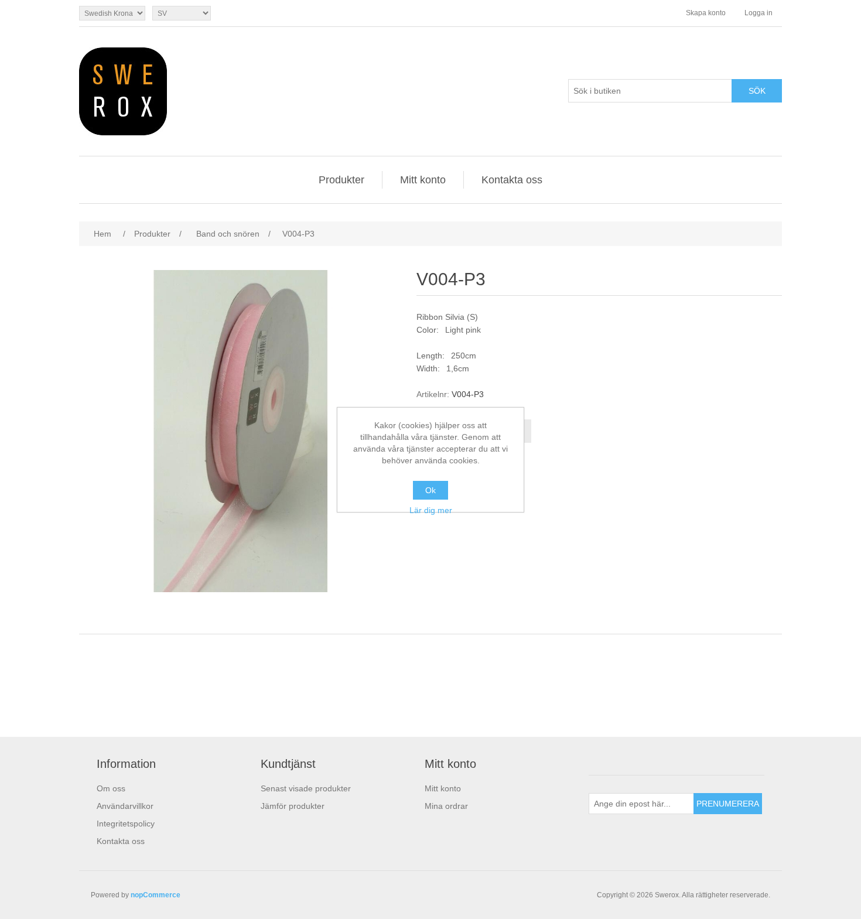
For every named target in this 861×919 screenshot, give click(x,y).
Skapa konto (706, 13)
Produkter (341, 180)
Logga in (758, 13)
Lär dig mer (430, 510)
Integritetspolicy (126, 823)
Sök (757, 90)
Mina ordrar (446, 806)
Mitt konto (423, 180)
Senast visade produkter (306, 788)
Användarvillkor (125, 806)
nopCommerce (155, 895)
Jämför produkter (292, 806)
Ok (430, 490)
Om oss (111, 788)
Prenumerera (727, 803)
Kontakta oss (511, 180)
